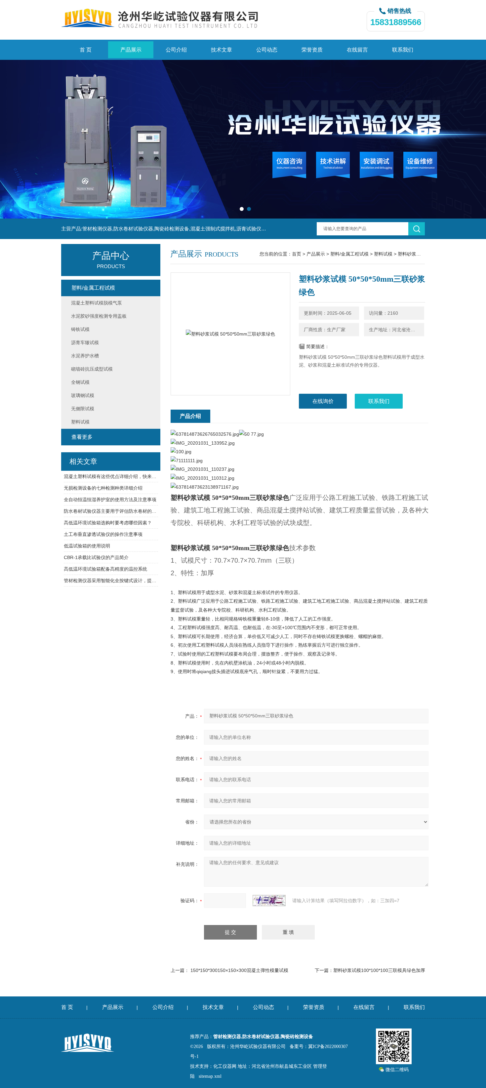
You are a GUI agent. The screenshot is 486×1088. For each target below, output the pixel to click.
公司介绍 (176, 50)
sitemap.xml (210, 1076)
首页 (296, 254)
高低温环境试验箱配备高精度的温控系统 (105, 569)
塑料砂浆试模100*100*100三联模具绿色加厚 (379, 970)
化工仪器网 (224, 1066)
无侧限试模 (82, 408)
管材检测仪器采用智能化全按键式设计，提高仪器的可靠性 (111, 580)
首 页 (86, 50)
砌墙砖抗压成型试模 (92, 369)
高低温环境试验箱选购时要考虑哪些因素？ (108, 522)
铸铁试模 (80, 329)
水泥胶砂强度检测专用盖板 (99, 316)
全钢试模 (80, 382)
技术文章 (221, 50)
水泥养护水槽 (85, 355)
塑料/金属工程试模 (349, 254)
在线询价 (323, 401)
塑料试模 (383, 254)
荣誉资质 (312, 50)
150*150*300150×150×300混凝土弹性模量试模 (239, 970)
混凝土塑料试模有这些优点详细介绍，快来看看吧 (111, 476)
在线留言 (357, 50)
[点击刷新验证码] (269, 900)
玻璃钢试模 (82, 395)
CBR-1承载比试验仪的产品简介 (96, 557)
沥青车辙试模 (85, 342)
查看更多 (82, 437)
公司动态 (266, 50)
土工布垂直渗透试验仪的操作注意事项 (103, 534)
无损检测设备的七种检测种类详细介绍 (103, 488)
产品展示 (131, 50)
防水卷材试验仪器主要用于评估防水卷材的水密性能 (111, 511)
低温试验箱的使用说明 (87, 545)
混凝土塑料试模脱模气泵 (96, 302)
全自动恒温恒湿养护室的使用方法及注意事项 (110, 499)
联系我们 (402, 50)
